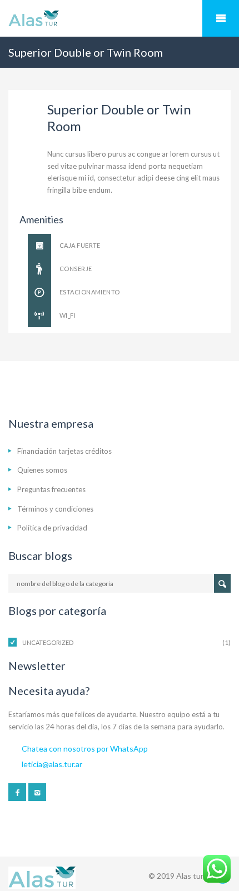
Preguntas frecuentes (51, 489)
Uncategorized (47, 642)
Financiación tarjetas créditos (64, 451)
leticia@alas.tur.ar (52, 764)
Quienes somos (42, 469)
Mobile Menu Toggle (220, 18)
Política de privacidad (52, 527)
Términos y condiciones (55, 508)
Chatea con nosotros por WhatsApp (85, 748)
